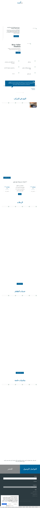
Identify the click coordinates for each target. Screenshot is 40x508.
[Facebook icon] (23, 502)
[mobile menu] (5, 2)
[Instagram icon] (19, 502)
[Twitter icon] (21, 502)
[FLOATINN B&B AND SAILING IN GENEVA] (20, 2)
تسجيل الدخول (35, 491)
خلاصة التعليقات (34, 494)
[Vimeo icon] (20, 502)
